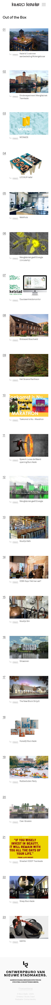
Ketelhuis (24, 217)
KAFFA (23, 941)
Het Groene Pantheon (29, 379)
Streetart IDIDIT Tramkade (31, 861)
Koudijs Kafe (25, 541)
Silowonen (24, 661)
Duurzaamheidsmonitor (30, 299)
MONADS (24, 137)
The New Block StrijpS (29, 701)
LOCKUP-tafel (26, 177)
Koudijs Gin (25, 621)
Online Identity (30, 999)
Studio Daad (29, 997)
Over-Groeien (26, 821)
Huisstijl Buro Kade (28, 741)
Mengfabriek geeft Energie (31, 501)
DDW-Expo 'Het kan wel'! (30, 581)
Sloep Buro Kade (27, 901)
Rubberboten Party (28, 781)
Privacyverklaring (26, 989)
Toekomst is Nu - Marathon (32, 419)
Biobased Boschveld (29, 339)
